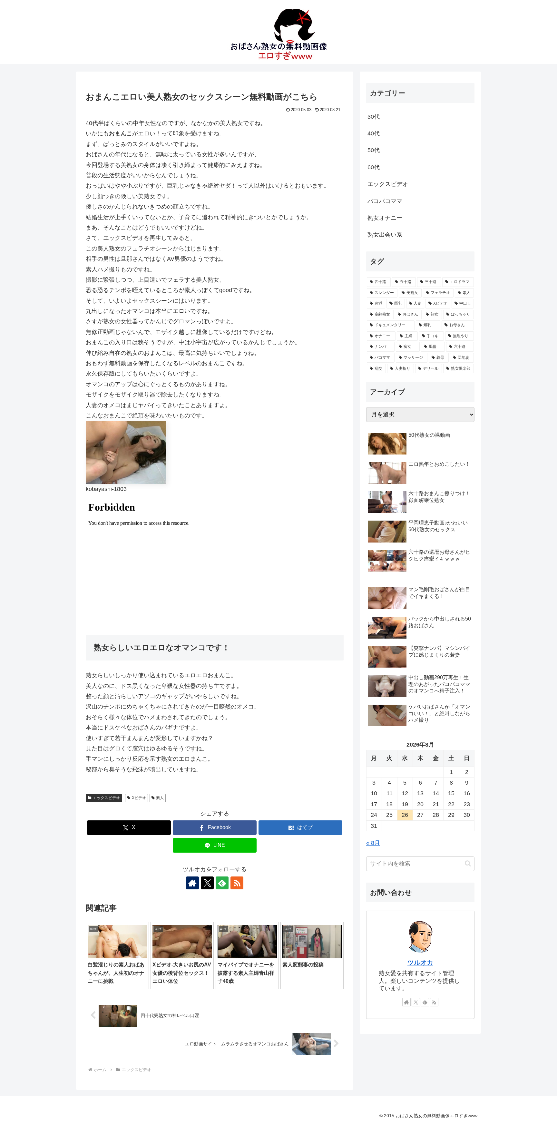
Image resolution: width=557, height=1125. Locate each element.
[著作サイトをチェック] (192, 882)
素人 (160, 798)
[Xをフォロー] (207, 882)
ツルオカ (420, 962)
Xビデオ (139, 798)
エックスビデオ (106, 798)
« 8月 (373, 843)
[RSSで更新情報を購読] (236, 882)
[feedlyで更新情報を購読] (222, 882)
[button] (468, 863)
